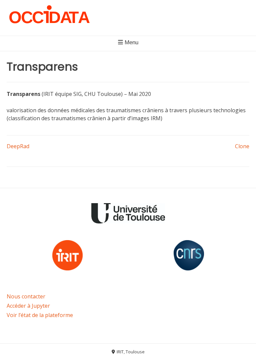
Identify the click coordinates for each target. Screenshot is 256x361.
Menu (130, 42)
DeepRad (18, 146)
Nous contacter (26, 296)
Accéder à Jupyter (28, 305)
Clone (242, 146)
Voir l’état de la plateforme (40, 315)
